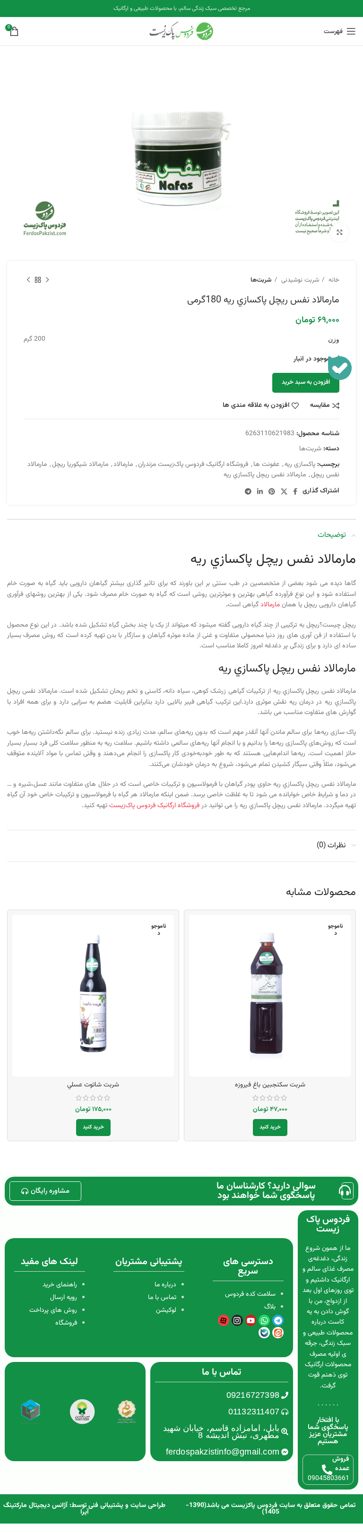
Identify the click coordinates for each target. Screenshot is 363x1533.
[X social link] (284, 491)
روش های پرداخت (53, 1310)
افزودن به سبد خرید (306, 382)
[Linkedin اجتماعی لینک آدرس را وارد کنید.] (260, 491)
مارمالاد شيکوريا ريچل (80, 464)
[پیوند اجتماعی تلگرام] (248, 491)
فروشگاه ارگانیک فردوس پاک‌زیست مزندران (193, 464)
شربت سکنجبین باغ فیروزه (270, 1085)
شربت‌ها (261, 280)
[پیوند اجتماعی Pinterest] (272, 491)
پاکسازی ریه (300, 464)
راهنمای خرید (60, 1285)
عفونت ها (266, 464)
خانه (333, 280)
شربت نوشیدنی (299, 280)
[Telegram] (278, 1320)
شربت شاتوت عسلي (93, 1085)
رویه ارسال (63, 1297)
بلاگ (270, 1307)
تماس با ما (162, 1297)
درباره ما (165, 1285)
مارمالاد (123, 464)
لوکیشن (166, 1310)
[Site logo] (181, 31)
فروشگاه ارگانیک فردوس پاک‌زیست (155, 806)
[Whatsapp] (264, 1320)
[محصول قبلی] (47, 280)
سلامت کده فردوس (250, 1294)
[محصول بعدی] (28, 280)
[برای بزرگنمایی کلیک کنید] (339, 232)
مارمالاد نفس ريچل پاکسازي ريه (265, 475)
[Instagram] (237, 1320)
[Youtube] (251, 1320)
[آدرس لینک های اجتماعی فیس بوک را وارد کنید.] (295, 491)
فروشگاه (66, 1323)
